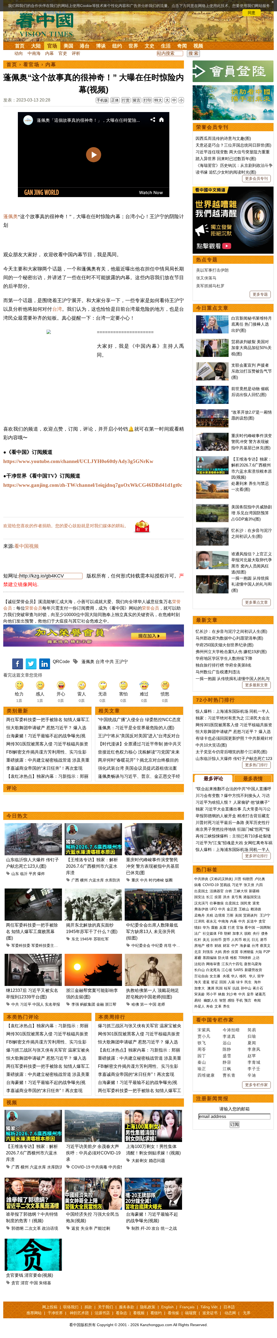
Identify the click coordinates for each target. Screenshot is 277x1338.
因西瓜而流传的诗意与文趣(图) (223, 138)
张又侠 (249, 885)
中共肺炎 (201, 879)
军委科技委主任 (44, 945)
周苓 (201, 1049)
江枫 (227, 1068)
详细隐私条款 (54, 13)
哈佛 (135, 1004)
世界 (133, 46)
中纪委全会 (140, 945)
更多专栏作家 (256, 1085)
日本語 (229, 1307)
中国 (152, 1004)
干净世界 (55, 1313)
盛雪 (227, 1055)
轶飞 (201, 1042)
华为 (206, 927)
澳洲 (210, 988)
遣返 (206, 982)
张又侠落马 (206, 278)
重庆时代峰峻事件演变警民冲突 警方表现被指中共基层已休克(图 (152, 866)
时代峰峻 (156, 880)
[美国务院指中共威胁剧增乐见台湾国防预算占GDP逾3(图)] (212, 507)
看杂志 (121, 1313)
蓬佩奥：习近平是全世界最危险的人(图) (136, 727)
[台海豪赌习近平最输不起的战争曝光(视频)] (153, 1180)
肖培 (168, 945)
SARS (238, 970)
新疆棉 (254, 891)
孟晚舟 (199, 915)
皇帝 (250, 994)
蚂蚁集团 (87, 1004)
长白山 (199, 970)
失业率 (87, 1228)
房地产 (199, 946)
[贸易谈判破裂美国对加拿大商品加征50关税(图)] (212, 341)
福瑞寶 (190, 1313)
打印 (147, 100)
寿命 (209, 1006)
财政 (218, 946)
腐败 (214, 927)
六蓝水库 (96, 880)
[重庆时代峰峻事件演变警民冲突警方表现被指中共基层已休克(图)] (153, 826)
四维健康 (206, 1075)
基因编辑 (210, 958)
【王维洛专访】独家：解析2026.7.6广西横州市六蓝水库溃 (92, 866)
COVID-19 (80, 1167)
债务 (264, 933)
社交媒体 (210, 933)
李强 (75, 1004)
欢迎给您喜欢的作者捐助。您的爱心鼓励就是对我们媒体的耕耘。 (66, 525)
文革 (218, 1006)
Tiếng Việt (208, 1307)
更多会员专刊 (256, 178)
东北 (75, 939)
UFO (213, 909)
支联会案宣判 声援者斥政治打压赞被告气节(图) (251, 371)
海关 (197, 982)
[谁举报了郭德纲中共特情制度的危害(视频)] (33, 1180)
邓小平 (211, 994)
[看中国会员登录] (233, 71)
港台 (85, 46)
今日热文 (17, 816)
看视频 (138, 1313)
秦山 (201, 1062)
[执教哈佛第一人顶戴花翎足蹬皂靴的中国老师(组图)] (153, 957)
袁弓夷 (236, 897)
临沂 (24, 873)
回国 (222, 982)
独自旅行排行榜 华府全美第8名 (224, 665)
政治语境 (50, 1228)
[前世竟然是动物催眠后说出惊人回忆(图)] (212, 388)
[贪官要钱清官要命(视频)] (33, 1241)
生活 (166, 46)
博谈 (101, 46)
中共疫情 (116, 1167)
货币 (226, 940)
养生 (226, 1006)
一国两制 (263, 927)
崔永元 (211, 921)
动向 (18, 53)
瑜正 (201, 1068)
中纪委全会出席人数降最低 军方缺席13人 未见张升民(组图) (152, 931)
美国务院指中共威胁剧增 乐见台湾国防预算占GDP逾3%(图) (251, 513)
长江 (209, 897)
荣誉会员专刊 (212, 127)
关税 (209, 915)
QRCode (61, 661)
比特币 (216, 940)
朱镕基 (45, 1282)
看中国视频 (26, 546)
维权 (233, 958)
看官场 (31, 64)
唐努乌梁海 (253, 964)
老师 (161, 1004)
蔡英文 (265, 946)
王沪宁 (121, 661)
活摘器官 (217, 891)
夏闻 (252, 1042)
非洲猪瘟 (247, 952)
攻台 (155, 1228)
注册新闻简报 (212, 1098)
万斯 (229, 915)
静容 (227, 1062)
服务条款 (126, 1307)
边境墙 (220, 915)
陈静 (227, 1049)
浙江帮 (110, 1004)
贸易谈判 (250, 915)
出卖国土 (201, 891)
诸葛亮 (260, 994)
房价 (226, 952)
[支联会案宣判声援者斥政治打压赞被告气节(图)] (212, 365)
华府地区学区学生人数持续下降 (224, 658)
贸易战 (225, 885)
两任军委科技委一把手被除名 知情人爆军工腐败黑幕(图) (32, 931)
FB (220, 933)
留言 (136, 100)
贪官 (15, 1282)
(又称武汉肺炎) (221, 879)
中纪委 (157, 945)
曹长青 (229, 1075)
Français (187, 1307)
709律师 (244, 958)
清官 (25, 1282)
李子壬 (254, 1068)
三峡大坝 (240, 891)
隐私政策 (147, 1307)
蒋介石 (258, 988)
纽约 (117, 46)
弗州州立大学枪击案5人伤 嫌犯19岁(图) (231, 651)
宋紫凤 (203, 1030)
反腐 (222, 927)
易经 (198, 1000)
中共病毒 (99, 1167)
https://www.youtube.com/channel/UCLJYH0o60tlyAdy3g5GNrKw (78, 461)
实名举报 (52, 1004)
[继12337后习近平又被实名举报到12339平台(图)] (33, 957)
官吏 (62, 53)
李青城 (254, 1062)
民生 (249, 982)
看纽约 (156, 1313)
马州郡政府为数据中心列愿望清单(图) (229, 638)
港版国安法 (252, 897)
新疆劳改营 (253, 970)
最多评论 (213, 778)
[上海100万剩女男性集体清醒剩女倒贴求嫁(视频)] (153, 1113)
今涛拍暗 (231, 1030)
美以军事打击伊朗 (212, 270)
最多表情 (253, 778)
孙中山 (246, 988)
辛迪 (252, 1075)
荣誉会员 (33, 608)
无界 (246, 1313)
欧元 (246, 940)
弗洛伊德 (201, 909)
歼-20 (145, 1228)
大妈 (218, 952)
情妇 (197, 927)
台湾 (57, 309)
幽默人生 (211, 1000)
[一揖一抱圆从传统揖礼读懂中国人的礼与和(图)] (212, 578)
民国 (219, 988)
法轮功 (199, 964)
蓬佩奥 (10, 216)
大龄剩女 (139, 1160)
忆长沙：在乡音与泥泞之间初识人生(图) (231, 631)
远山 (227, 1042)
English (167, 1307)
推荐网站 (34, 1313)
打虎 (231, 927)
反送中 (252, 921)
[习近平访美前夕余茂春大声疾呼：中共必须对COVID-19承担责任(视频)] (93, 1113)
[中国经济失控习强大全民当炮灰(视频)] (93, 1180)
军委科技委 (20, 945)
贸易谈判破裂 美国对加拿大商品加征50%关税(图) (251, 347)
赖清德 (255, 909)
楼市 (209, 946)
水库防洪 (112, 880)
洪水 (226, 897)
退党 (255, 903)
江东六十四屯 (232, 964)
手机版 (102, 100)
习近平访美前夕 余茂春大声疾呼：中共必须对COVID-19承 (93, 1153)
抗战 (235, 988)
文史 (149, 46)
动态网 (230, 1313)
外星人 (199, 1006)
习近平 (25, 1004)
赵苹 (252, 1055)
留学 (260, 976)
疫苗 (218, 897)
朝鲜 (227, 933)
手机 (239, 1000)
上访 (255, 958)
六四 (259, 885)
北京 (197, 952)
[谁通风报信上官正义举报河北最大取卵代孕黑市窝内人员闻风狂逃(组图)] (212, 554)
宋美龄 (199, 994)
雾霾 (197, 958)
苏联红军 (101, 939)
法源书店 (102, 1313)
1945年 (86, 939)
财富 (226, 946)
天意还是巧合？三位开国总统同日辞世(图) (233, 145)
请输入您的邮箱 (234, 1109)
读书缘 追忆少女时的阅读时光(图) (226, 172)
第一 (144, 1004)
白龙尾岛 (213, 970)
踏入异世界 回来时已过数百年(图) (226, 158)
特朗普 (248, 879)
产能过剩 (102, 1228)
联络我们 (70, 1307)
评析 (76, 53)
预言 (248, 1000)
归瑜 (252, 1036)
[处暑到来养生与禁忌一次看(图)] (212, 483)
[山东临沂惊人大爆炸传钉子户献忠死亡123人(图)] (33, 826)
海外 (258, 982)
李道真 (229, 1036)
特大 (158, 100)
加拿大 (237, 933)
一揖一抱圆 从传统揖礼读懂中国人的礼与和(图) (251, 584)
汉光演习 (201, 903)
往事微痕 (217, 903)
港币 (263, 940)
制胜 (135, 1228)
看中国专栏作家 (215, 1020)
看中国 (48, 24)
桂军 (227, 988)
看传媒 (173, 1313)
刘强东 (208, 952)
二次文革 (33, 1228)
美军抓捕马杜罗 (210, 285)
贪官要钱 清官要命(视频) (29, 1275)
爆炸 (41, 873)
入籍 (231, 982)
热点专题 (207, 259)
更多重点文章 (256, 602)
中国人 (38, 1004)
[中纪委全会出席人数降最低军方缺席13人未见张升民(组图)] (153, 891)
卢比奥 (260, 879)
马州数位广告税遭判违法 (218, 672)
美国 (68, 46)
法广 (197, 933)
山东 (15, 873)
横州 (84, 880)
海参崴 (245, 946)
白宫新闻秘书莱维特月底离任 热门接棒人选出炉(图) (251, 324)
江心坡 (227, 970)
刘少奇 (231, 994)
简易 (252, 1030)
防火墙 (223, 958)
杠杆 (197, 940)
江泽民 (199, 921)
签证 (214, 982)
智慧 (222, 1000)
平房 (32, 873)
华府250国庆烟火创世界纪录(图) (224, 645)
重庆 (135, 880)
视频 (198, 46)
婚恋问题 (157, 1160)
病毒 (197, 885)
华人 (234, 976)
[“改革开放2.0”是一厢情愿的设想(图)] (212, 412)
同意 (251, 13)
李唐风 (254, 1049)
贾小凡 (203, 1036)
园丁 (201, 1055)
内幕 (49, 53)
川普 (237, 879)
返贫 (75, 1228)
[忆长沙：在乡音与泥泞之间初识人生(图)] (212, 530)
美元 (206, 940)
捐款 (88, 1307)
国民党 (245, 903)
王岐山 (244, 909)
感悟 (231, 1000)
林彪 (221, 994)
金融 (100, 1004)
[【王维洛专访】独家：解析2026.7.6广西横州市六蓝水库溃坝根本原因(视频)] (93, 826)
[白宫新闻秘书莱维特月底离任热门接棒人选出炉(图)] (212, 318)
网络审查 (213, 964)
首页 (20, 46)
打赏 (126, 100)
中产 (234, 946)
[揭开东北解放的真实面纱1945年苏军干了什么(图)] (93, 891)
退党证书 (209, 1313)
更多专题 (260, 294)
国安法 (199, 897)
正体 (115, 100)
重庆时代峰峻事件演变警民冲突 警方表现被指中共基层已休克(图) (251, 441)
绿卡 (239, 982)
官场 (52, 46)
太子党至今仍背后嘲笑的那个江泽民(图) (231, 751)
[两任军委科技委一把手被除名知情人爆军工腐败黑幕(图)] (33, 891)
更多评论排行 (256, 856)
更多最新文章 (256, 685)
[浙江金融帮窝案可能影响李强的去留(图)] (93, 957)
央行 (256, 933)
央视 (226, 976)
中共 (109, 661)
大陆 (36, 46)
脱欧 (247, 933)
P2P (266, 952)
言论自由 (201, 976)
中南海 (34, 53)
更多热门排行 (256, 765)
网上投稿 (49, 1307)
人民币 (236, 940)
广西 (75, 880)
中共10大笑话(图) (211, 745)
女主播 (215, 976)
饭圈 (169, 880)
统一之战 (169, 1228)
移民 (242, 976)
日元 (255, 940)
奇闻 (182, 46)
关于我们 (105, 1307)
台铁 (228, 891)
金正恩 (232, 909)
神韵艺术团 (79, 1313)
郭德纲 (17, 1228)
